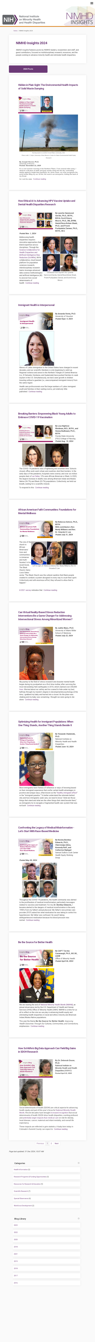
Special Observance (21, 1198)
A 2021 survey (25, 590)
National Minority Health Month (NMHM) (57, 1005)
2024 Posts (28, 69)
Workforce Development (23, 1206)
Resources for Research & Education (27, 1184)
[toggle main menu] (92, 3)
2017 (16, 1276)
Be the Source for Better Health (35, 942)
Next (57, 1143)
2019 (16, 1261)
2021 (16, 1254)
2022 (16, 1232)
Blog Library (20, 1219)
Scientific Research (21, 1191)
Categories (19, 1163)
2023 (16, 1225)
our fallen (36, 476)
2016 (16, 1283)
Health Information (21, 1169)
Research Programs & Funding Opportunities (30, 1177)
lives (21, 689)
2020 (16, 1239)
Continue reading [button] (39, 179)
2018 (16, 1247)
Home (15, 31)
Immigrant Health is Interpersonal (36, 305)
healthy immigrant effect (67, 793)
